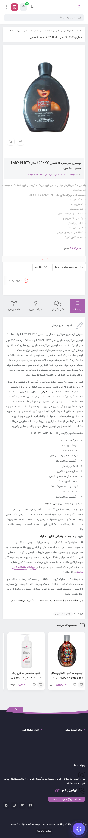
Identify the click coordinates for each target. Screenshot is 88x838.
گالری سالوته (50, 504)
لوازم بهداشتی (69, 31)
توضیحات (77, 310)
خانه (80, 31)
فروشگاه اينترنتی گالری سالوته (56, 536)
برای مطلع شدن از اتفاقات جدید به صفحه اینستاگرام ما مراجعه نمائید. (46, 601)
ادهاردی (45, 392)
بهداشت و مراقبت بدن (64, 175)
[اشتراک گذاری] (20, 142)
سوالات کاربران (35, 310)
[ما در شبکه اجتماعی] (14, 7)
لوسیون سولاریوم (63, 614)
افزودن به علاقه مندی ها (66, 267)
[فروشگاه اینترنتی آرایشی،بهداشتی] (79, 7)
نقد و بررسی (14, 310)
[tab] (77, 306)
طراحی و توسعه (43, 831)
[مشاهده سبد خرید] (23, 7)
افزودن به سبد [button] (81, 684)
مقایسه (38, 267)
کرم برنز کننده (34, 31)
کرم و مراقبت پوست (51, 31)
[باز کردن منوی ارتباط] (79, 829)
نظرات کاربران (58, 310)
